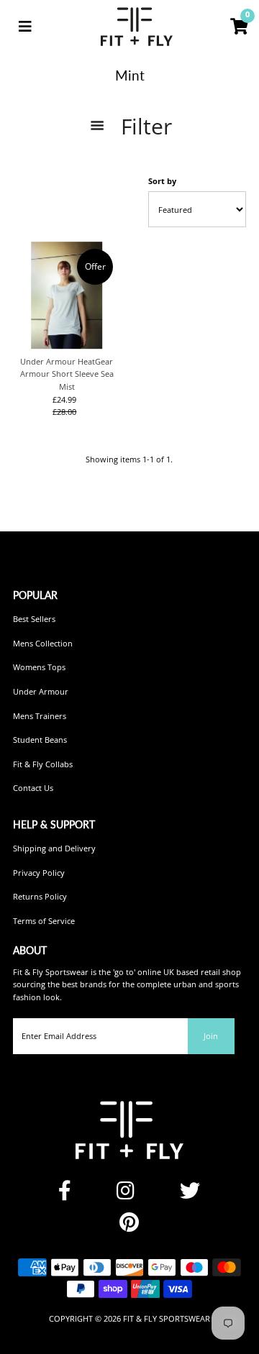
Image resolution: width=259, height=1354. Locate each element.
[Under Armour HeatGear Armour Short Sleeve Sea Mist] (67, 295)
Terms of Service (44, 920)
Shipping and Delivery (54, 848)
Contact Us (33, 787)
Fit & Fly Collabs (43, 764)
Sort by (162, 180)
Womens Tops (39, 667)
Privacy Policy (39, 872)
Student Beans (40, 739)
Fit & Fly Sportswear (166, 1318)
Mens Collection (43, 643)
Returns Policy (40, 896)
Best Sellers (34, 618)
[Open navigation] (25, 27)
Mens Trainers (39, 715)
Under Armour (40, 691)
